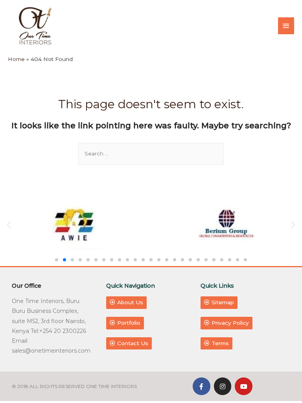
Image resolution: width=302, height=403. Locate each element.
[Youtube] (243, 386)
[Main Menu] (286, 25)
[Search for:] (151, 153)
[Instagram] (223, 386)
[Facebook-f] (201, 386)
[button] (56, 259)
